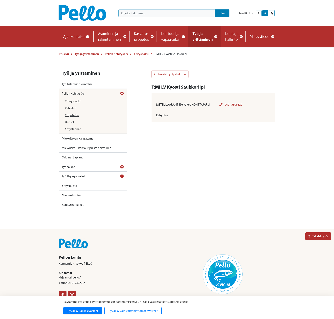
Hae (222, 13)
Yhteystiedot (73, 101)
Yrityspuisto (69, 186)
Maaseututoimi (71, 195)
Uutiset (69, 122)
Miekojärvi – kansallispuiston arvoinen (86, 148)
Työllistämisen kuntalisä (77, 84)
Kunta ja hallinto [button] (232, 36)
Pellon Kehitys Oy (116, 54)
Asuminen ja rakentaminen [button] (109, 36)
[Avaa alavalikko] (122, 93)
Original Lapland (73, 157)
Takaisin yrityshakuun (172, 74)
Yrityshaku (141, 54)
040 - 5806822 (233, 104)
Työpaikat (68, 167)
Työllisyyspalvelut (73, 176)
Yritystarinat (73, 129)
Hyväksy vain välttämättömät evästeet (133, 311)
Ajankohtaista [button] (74, 36)
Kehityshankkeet (73, 204)
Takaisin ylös (320, 236)
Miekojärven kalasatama (77, 138)
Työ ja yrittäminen (87, 54)
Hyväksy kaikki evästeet (82, 311)
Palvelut (70, 108)
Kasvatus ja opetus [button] (141, 36)
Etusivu (64, 54)
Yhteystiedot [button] (260, 36)
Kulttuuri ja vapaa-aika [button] (170, 36)
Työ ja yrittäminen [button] (203, 36)
